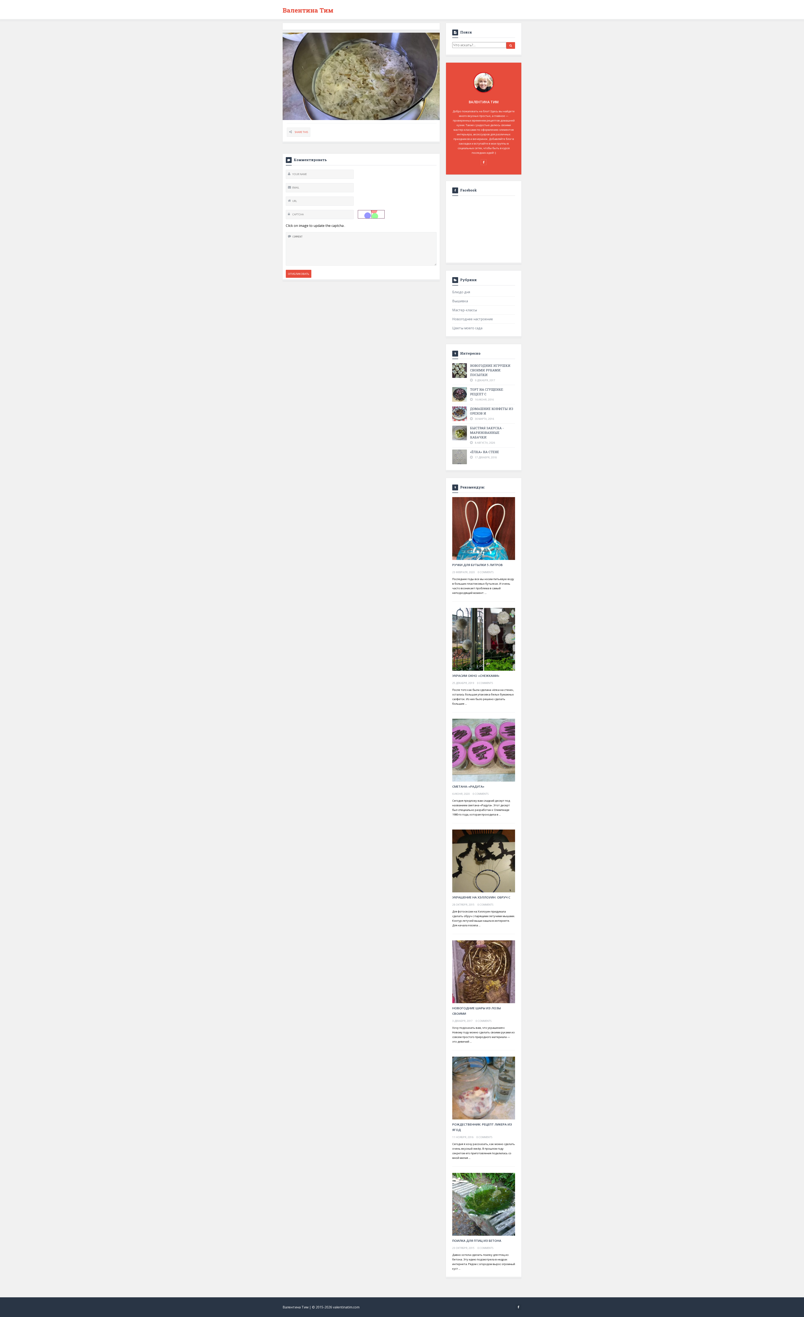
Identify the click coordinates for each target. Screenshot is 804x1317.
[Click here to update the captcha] (371, 214)
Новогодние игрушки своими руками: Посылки (490, 370)
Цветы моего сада (467, 328)
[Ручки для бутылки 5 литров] (483, 528)
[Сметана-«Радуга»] (483, 749)
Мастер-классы (464, 310)
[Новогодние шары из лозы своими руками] (483, 971)
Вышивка (460, 301)
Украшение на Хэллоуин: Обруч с (481, 897)
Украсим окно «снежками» (475, 675)
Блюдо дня (461, 292)
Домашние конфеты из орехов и (491, 411)
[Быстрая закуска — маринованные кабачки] (459, 433)
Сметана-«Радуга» (468, 786)
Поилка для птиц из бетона (476, 1240)
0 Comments (485, 572)
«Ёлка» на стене (484, 452)
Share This (301, 132)
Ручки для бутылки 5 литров (477, 565)
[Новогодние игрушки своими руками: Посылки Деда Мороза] (459, 370)
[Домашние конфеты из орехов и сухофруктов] (459, 413)
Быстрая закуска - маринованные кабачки (487, 432)
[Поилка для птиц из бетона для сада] (483, 1204)
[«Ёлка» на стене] (459, 457)
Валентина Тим (308, 10)
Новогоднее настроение (472, 319)
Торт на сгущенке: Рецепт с (487, 391)
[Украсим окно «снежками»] (483, 639)
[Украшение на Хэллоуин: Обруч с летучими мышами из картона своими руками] (483, 860)
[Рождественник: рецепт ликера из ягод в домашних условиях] (483, 1087)
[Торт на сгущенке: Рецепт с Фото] (459, 394)
